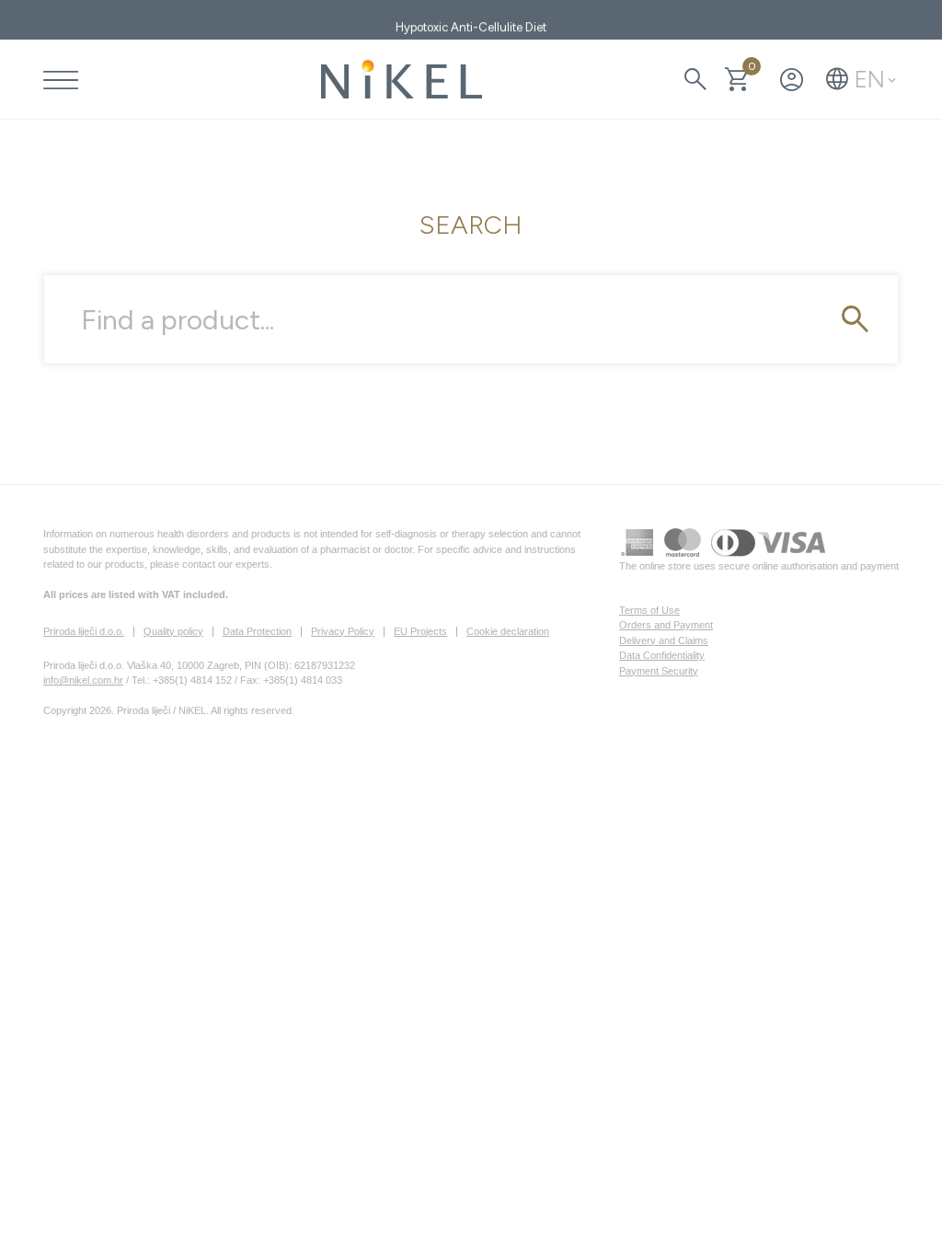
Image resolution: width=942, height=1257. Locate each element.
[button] (861, 79)
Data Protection (257, 631)
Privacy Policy (342, 631)
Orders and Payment (666, 624)
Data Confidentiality (662, 655)
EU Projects (420, 631)
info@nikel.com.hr (83, 680)
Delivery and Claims (663, 640)
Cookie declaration (507, 631)
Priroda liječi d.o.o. (83, 631)
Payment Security (658, 670)
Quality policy (173, 631)
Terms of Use (649, 610)
